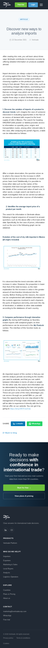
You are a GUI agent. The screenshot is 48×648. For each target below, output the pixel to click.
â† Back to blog (10, 433)
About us (6, 598)
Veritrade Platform (10, 543)
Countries (7, 590)
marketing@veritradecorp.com (14, 611)
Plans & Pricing (9, 594)
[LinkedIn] (5, 530)
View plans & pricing (24, 496)
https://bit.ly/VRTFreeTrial (20, 409)
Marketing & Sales (10, 565)
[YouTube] (11, 530)
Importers (7, 556)
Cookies (6, 643)
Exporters (7, 561)
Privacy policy (8, 638)
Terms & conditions (23, 638)
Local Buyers (8, 569)
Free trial (21, 5)
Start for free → (24, 488)
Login (33, 5)
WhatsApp (36, 424)
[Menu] (41, 4)
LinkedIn (19, 424)
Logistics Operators (10, 577)
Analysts (6, 573)
